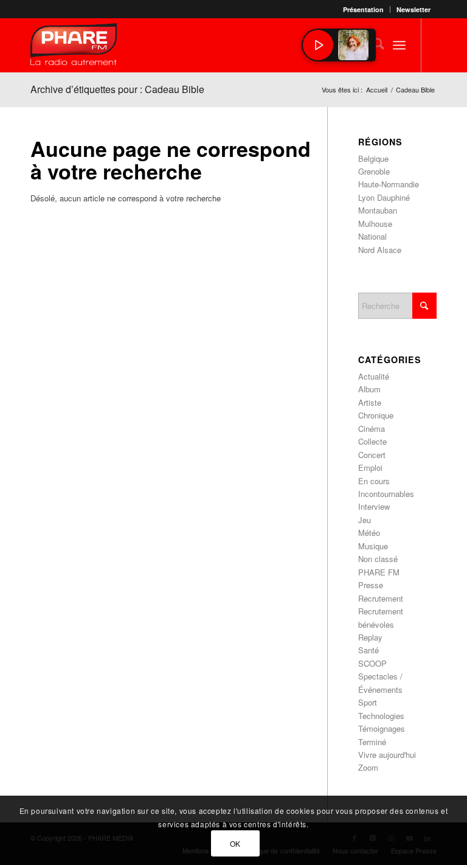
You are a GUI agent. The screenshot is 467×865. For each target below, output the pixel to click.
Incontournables (386, 493)
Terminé (372, 742)
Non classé (378, 559)
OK (235, 843)
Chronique (375, 415)
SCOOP (372, 663)
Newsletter (413, 9)
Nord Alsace (379, 249)
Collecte (372, 441)
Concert (372, 454)
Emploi (370, 467)
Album (369, 389)
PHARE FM (379, 572)
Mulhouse (375, 223)
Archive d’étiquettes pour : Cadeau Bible (117, 89)
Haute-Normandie (388, 184)
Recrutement (380, 598)
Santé (368, 650)
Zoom (368, 767)
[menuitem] (363, 9)
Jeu (364, 520)
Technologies (381, 715)
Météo (369, 532)
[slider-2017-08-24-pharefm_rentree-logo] (73, 47)
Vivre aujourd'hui (387, 754)
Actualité (373, 376)
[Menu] (399, 45)
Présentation (363, 9)
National (372, 236)
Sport (367, 702)
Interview (374, 506)
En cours (374, 481)
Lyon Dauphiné (384, 197)
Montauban (377, 210)
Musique (373, 546)
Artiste (369, 402)
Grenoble (374, 171)
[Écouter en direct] (318, 45)
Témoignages (381, 728)
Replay (370, 637)
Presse (370, 585)
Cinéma (371, 428)
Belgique (373, 158)
